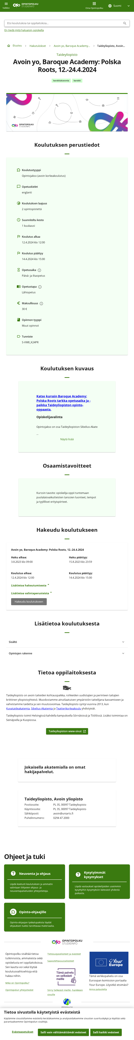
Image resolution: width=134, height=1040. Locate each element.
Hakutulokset (38, 46)
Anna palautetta (98, 989)
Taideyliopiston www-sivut (65, 731)
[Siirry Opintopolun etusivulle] (25, 6)
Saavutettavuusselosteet (60, 960)
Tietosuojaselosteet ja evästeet (64, 953)
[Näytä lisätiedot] (39, 270)
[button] (119, 6)
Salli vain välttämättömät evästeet (63, 1032)
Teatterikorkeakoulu (68, 708)
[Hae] (125, 23)
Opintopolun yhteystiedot (19, 990)
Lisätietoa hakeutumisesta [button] (28, 585)
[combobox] (64, 23)
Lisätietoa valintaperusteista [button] (30, 593)
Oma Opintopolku (94, 8)
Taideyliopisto (67, 54)
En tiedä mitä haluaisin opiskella (24, 30)
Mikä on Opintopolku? (17, 983)
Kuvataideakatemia (18, 708)
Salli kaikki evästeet (106, 1032)
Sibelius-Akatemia (42, 708)
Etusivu (17, 45)
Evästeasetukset (22, 1032)
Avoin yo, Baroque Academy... (72, 46)
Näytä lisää (67, 439)
